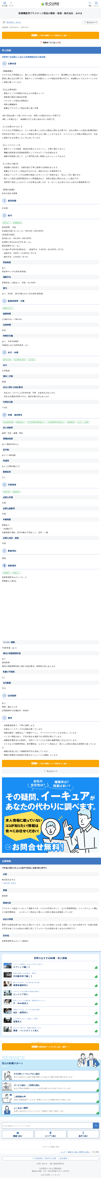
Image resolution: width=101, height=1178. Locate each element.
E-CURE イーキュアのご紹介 (27, 1073)
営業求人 (17, 1021)
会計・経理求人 (20, 1012)
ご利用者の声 (20, 1096)
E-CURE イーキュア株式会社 (50, 1168)
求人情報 (4, 6)
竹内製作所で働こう (22, 976)
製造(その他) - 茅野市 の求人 (79, 1152)
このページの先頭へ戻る (50, 1146)
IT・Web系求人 (20, 1003)
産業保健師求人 (20, 985)
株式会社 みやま (14, 22)
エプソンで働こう (21, 967)
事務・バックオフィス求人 (26, 1030)
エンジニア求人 (20, 994)
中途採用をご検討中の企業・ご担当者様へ (51, 1158)
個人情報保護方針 (57, 1163)
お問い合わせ (42, 1163)
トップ (62, 1152)
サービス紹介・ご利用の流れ (27, 1085)
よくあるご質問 (21, 1107)
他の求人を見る (10, 883)
